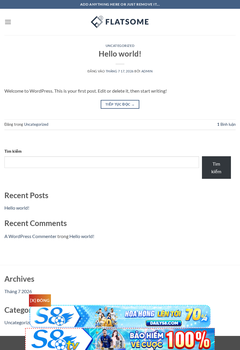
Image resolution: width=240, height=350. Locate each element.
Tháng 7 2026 (18, 291)
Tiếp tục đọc (120, 104)
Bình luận (226, 124)
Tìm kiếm (13, 151)
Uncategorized (120, 45)
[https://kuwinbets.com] (120, 22)
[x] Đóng (39, 300)
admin (147, 71)
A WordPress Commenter (30, 236)
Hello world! (120, 53)
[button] (7, 22)
